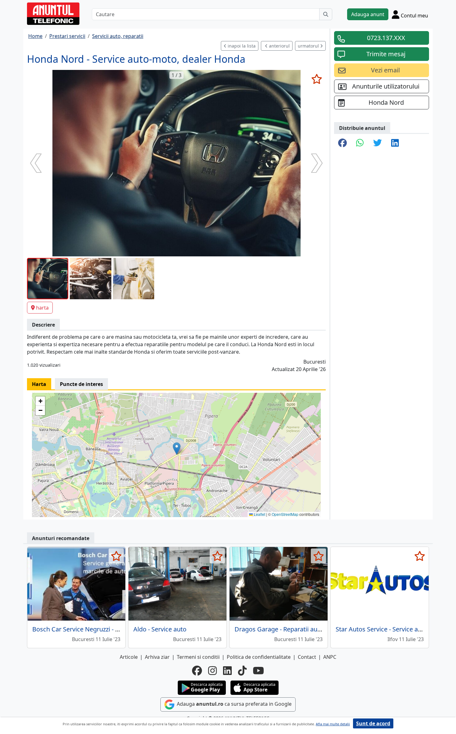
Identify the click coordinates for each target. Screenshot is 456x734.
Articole (129, 657)
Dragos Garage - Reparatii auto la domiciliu (296, 629)
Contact (307, 657)
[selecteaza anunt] (316, 78)
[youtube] (258, 670)
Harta (39, 384)
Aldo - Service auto (159, 629)
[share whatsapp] (360, 143)
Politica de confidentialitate (259, 657)
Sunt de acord (373, 723)
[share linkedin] (395, 143)
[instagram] (212, 670)
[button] (177, 448)
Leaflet (259, 514)
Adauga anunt (367, 14)
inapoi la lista (241, 46)
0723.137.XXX (386, 38)
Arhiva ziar (157, 657)
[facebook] (197, 670)
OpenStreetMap (285, 514)
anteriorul (279, 46)
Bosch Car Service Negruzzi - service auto (91, 629)
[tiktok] (242, 670)
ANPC (329, 657)
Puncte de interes (81, 384)
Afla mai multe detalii (333, 724)
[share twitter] (377, 143)
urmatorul (309, 46)
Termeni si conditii (198, 657)
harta (42, 307)
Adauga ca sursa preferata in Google (234, 703)
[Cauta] (325, 14)
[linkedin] (227, 670)
